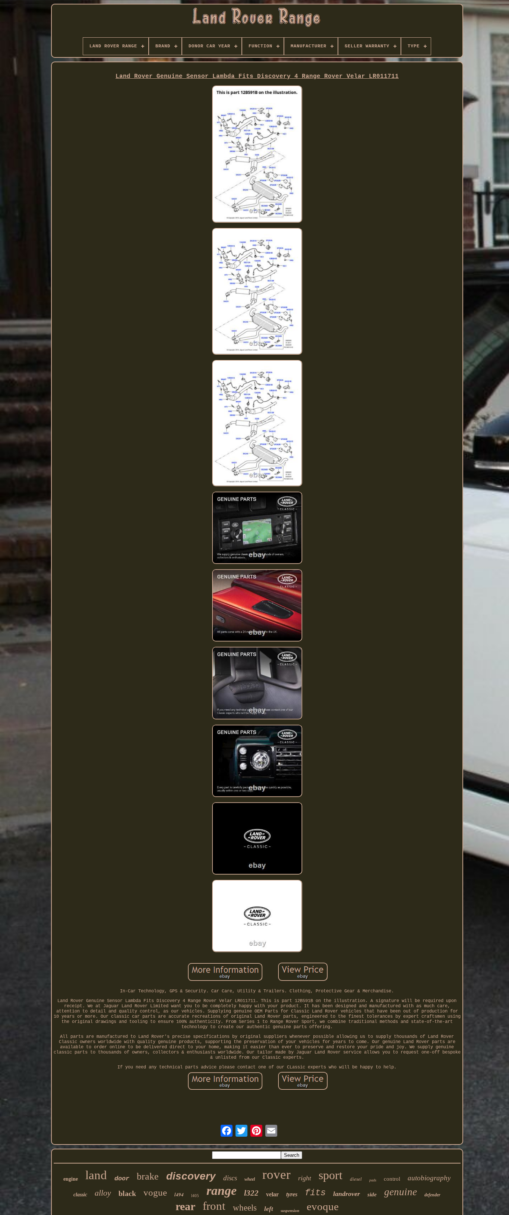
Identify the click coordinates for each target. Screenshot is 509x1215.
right (304, 1178)
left (268, 1208)
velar (272, 1194)
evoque (323, 1206)
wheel (249, 1179)
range (221, 1190)
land (96, 1175)
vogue (155, 1192)
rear (185, 1206)
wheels (245, 1207)
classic (80, 1194)
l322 (251, 1193)
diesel (356, 1179)
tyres (291, 1194)
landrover (346, 1193)
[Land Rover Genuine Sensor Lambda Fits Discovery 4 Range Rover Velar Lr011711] (257, 155)
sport (330, 1175)
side (372, 1194)
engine (70, 1179)
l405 (195, 1195)
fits (315, 1193)
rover (276, 1174)
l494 (179, 1194)
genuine (400, 1191)
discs (230, 1178)
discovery (191, 1176)
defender (432, 1194)
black (127, 1193)
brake (148, 1176)
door (121, 1178)
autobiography (429, 1178)
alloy (103, 1192)
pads (372, 1180)
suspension (290, 1210)
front (214, 1205)
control (392, 1179)
